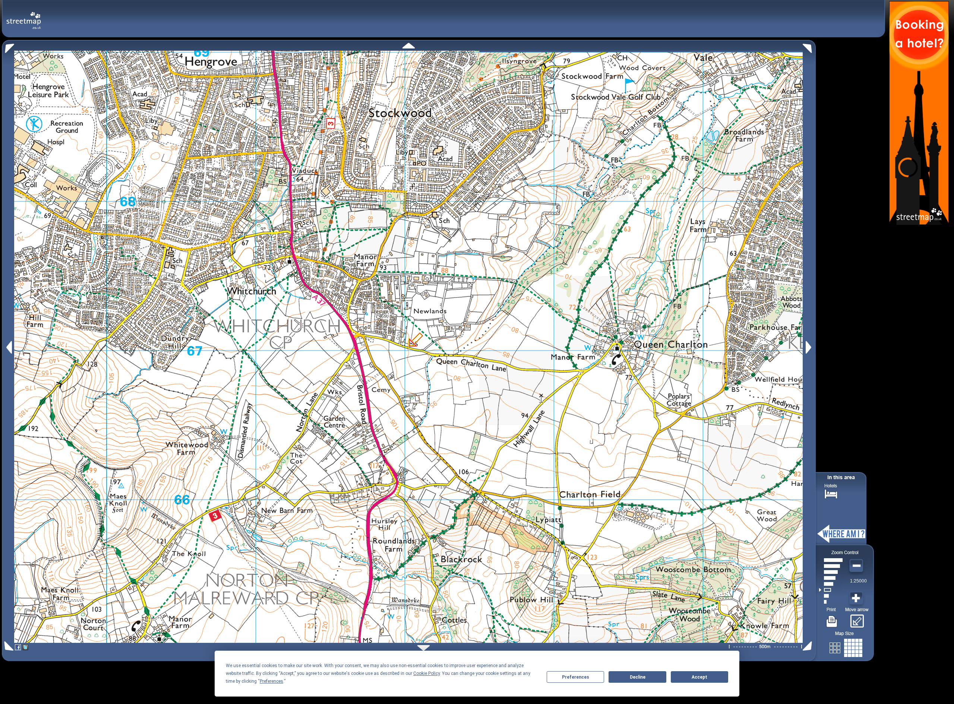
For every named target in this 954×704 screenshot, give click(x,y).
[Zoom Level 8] (831, 560)
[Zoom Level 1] (831, 602)
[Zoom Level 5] (831, 578)
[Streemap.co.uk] (24, 16)
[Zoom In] (857, 598)
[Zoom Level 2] (831, 596)
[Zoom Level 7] (831, 566)
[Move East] (809, 347)
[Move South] (423, 648)
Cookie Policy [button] (426, 673)
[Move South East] (809, 646)
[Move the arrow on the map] (857, 618)
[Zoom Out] (857, 566)
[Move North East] (809, 46)
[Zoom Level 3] (831, 590)
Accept (699, 677)
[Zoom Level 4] (831, 584)
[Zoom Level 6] (831, 572)
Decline (637, 677)
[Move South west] (7, 646)
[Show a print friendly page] (832, 618)
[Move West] (8, 347)
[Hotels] (831, 493)
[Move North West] (8, 46)
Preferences (575, 677)
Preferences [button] (271, 681)
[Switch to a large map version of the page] (846, 646)
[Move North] (408, 46)
